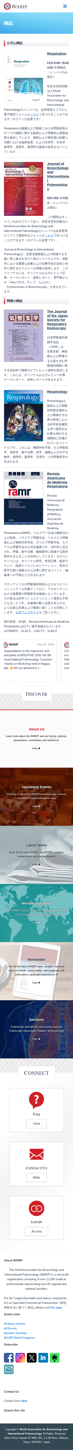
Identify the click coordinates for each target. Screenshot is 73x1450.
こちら (34, 114)
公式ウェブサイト (27, 612)
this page (56, 1307)
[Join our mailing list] (9, 1369)
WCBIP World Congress (19, 1337)
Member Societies (15, 1333)
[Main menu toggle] (65, 6)
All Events (10, 1328)
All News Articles (14, 1323)
